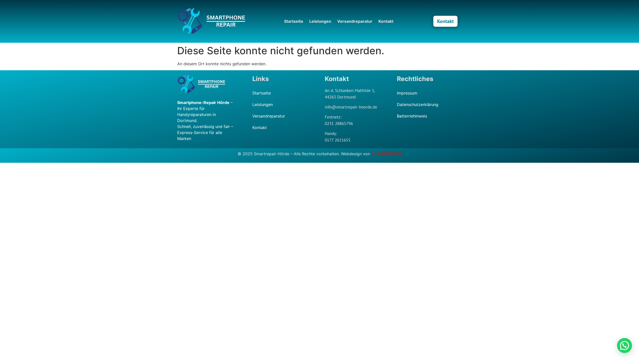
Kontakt (385, 21)
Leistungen (320, 21)
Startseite (293, 21)
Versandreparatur (354, 21)
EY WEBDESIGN (386, 153)
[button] (624, 345)
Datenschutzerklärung (417, 104)
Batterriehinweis (412, 116)
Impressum (407, 93)
